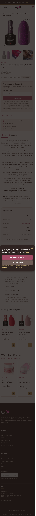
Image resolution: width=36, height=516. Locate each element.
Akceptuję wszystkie (17, 257)
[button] (32, 247)
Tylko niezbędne (17, 262)
